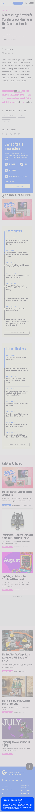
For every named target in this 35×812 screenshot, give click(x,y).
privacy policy (21, 805)
